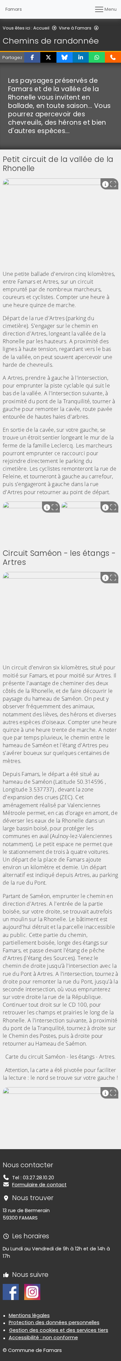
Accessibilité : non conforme (43, 1337)
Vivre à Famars (75, 28)
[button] (32, 57)
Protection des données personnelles (54, 1322)
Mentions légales (29, 1315)
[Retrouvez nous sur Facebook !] (11, 1291)
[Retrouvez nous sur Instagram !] (32, 1291)
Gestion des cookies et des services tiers (58, 1330)
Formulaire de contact (39, 1184)
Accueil (41, 28)
